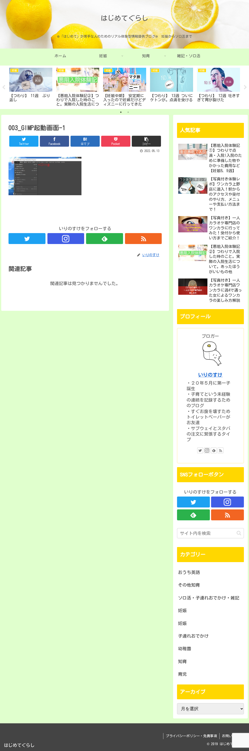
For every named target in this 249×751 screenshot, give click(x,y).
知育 (182, 661)
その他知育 (189, 585)
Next (245, 87)
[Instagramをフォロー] (65, 238)
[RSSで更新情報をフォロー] (143, 238)
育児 (182, 674)
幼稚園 (184, 648)
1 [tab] (120, 112)
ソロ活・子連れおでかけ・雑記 (208, 598)
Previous (3, 87)
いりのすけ (210, 374)
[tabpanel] (30, 86)
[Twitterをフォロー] (27, 238)
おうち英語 (189, 572)
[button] (239, 533)
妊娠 (182, 610)
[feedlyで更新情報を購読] (104, 238)
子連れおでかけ (193, 636)
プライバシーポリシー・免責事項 (191, 736)
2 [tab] (128, 112)
